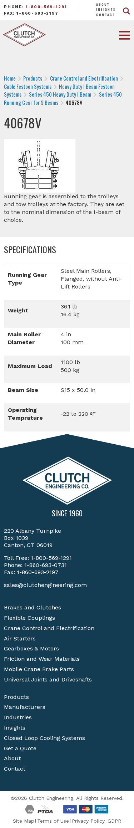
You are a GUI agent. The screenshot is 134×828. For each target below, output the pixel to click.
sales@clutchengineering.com (45, 585)
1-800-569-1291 (46, 7)
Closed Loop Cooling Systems (44, 738)
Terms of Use (53, 821)
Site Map (23, 821)
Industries (18, 717)
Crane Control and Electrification (49, 628)
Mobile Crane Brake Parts (39, 669)
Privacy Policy (88, 821)
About (103, 4)
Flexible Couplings (29, 617)
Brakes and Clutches (32, 607)
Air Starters (20, 638)
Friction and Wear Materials (42, 658)
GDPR (114, 821)
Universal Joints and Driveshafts (48, 679)
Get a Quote (20, 748)
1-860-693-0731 (45, 565)
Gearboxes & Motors (31, 648)
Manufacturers (24, 707)
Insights (106, 9)
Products (16, 697)
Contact (105, 14)
